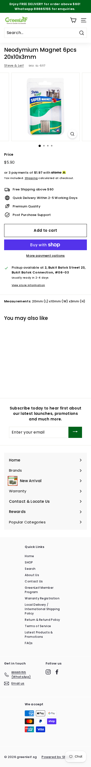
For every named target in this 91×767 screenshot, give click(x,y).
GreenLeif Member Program (39, 590)
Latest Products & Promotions (39, 634)
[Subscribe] (75, 432)
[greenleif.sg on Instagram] (48, 671)
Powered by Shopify (58, 757)
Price (9, 154)
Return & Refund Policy (42, 620)
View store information (28, 285)
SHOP (29, 562)
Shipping (31, 178)
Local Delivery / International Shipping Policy (42, 609)
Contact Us (34, 581)
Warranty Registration (42, 598)
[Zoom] (72, 133)
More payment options (45, 255)
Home (29, 556)
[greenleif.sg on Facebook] (56, 671)
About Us (32, 575)
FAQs (29, 643)
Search (30, 569)
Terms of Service (38, 626)
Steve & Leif (14, 65)
